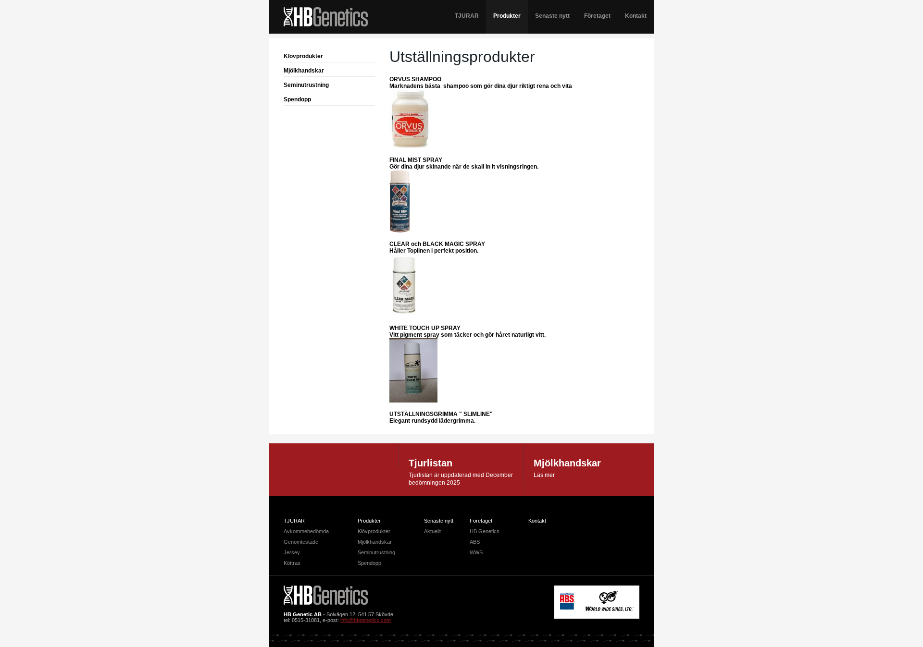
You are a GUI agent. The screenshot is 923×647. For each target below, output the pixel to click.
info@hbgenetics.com (365, 620)
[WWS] (610, 609)
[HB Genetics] (326, 17)
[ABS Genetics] (567, 608)
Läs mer (544, 475)
